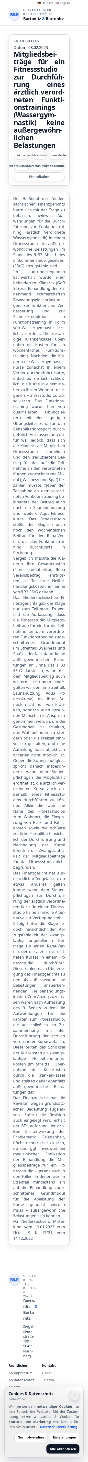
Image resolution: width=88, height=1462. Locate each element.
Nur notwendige (31, 1437)
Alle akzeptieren (63, 1449)
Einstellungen (64, 1437)
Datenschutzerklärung (58, 1426)
